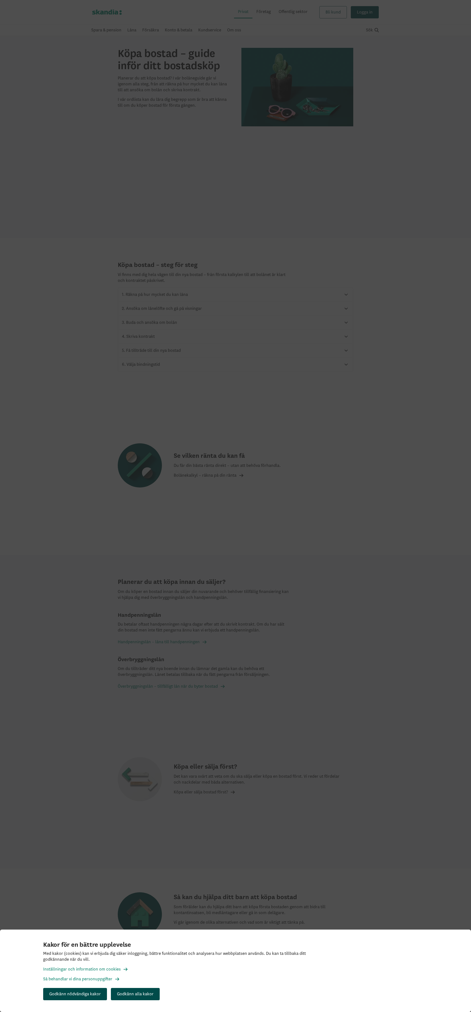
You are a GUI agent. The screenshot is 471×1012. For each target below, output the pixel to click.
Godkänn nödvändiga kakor (75, 994)
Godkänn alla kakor (135, 994)
